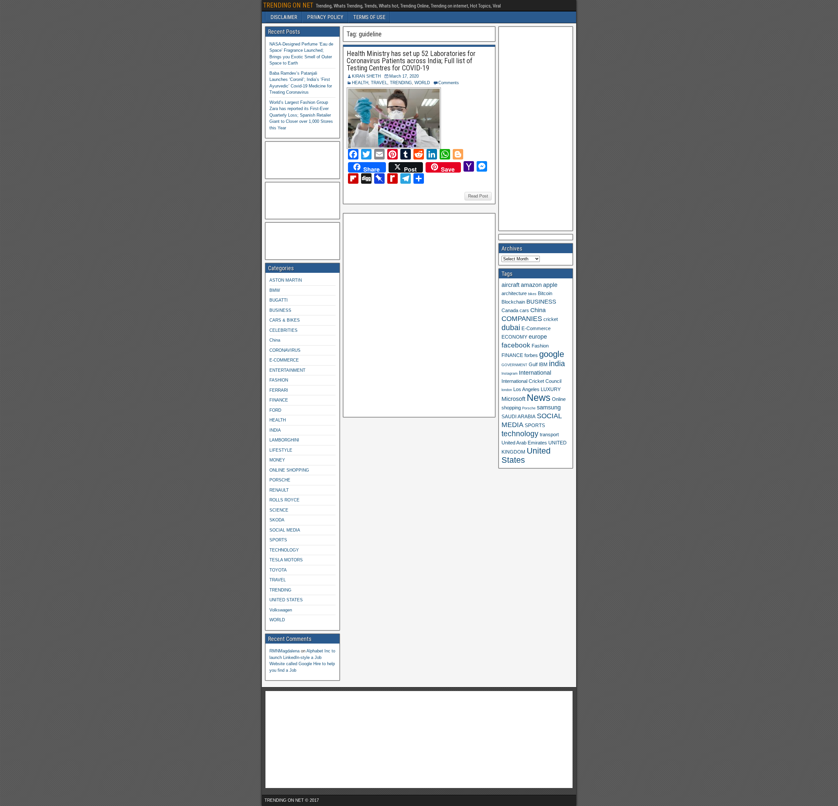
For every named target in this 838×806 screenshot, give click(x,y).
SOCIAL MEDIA (284, 530)
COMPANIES (521, 318)
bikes (532, 294)
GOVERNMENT (514, 365)
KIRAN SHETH (366, 76)
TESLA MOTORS (286, 559)
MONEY (277, 460)
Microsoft (513, 399)
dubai (510, 327)
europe (538, 336)
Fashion (540, 345)
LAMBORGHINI (284, 440)
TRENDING (401, 82)
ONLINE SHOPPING (289, 470)
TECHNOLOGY (284, 550)
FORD (275, 410)
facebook (515, 345)
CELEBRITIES (283, 330)
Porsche (529, 408)
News (539, 397)
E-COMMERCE (284, 360)
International (535, 372)
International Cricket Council (531, 381)
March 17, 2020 (404, 76)
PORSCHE (279, 480)
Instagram (509, 373)
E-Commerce (536, 328)
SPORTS (278, 539)
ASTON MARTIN (285, 280)
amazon (531, 285)
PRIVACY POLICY (325, 17)
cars (524, 310)
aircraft (510, 285)
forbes (531, 355)
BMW (274, 290)
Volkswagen (280, 610)
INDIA (275, 430)
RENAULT (279, 490)
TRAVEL (379, 82)
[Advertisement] (395, 314)
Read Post (478, 196)
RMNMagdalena (284, 650)
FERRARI (278, 390)
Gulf (533, 364)
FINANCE (278, 400)
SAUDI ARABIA (518, 416)
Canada (509, 310)
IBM (543, 364)
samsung (549, 407)
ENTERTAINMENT (287, 370)
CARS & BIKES (284, 320)
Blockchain (513, 302)
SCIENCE (278, 510)
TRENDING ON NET (288, 5)
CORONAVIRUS (285, 350)
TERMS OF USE (369, 17)
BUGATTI (278, 300)
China (274, 340)
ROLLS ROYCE (284, 499)
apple (550, 285)
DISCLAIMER (283, 17)
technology (519, 433)
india (557, 363)
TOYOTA (278, 570)
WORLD (422, 82)
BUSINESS (280, 310)
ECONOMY (514, 337)
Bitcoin (545, 293)
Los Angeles (526, 389)
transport (549, 434)
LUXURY (551, 389)
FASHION (278, 380)
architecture (514, 293)
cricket (550, 319)
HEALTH (360, 82)
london (506, 390)
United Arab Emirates (524, 442)
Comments (448, 82)
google (551, 354)
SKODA (276, 519)
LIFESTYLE (280, 450)
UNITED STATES (286, 599)
